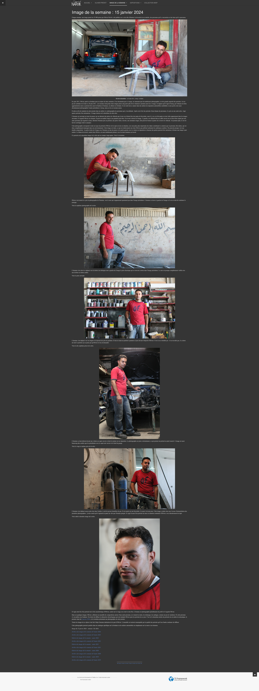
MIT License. (113, 677)
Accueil (87, 3)
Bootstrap (74, 677)
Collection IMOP (150, 3)
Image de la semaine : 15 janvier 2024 (107, 12)
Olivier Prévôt (101, 3)
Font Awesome (76, 679)
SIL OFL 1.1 (94, 679)
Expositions (135, 3)
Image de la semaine (118, 3)
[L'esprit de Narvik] (76, 3)
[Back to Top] (255, 674)
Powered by (178, 678)
